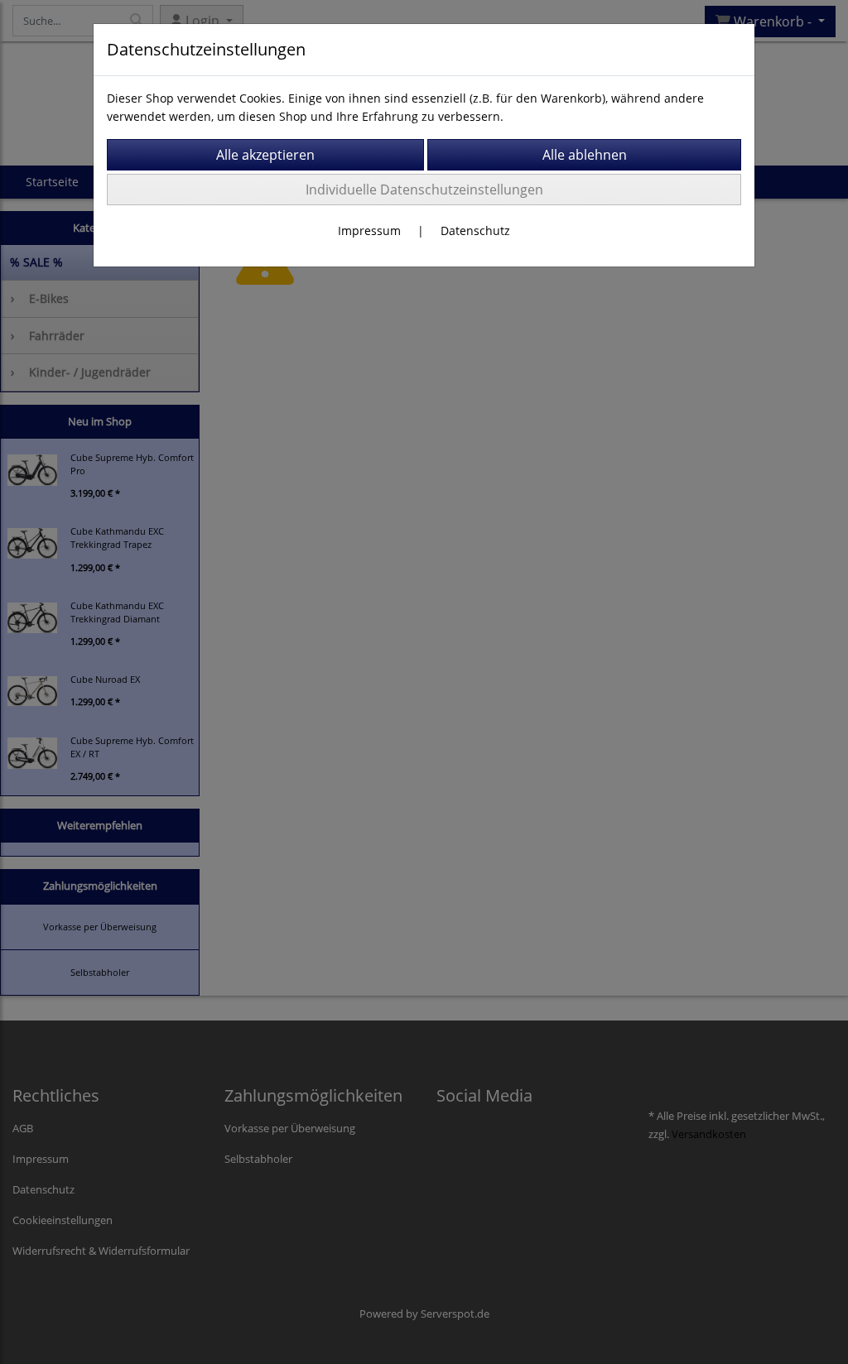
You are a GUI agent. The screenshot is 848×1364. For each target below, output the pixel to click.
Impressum (369, 230)
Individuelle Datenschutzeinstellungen (424, 189)
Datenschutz (475, 230)
